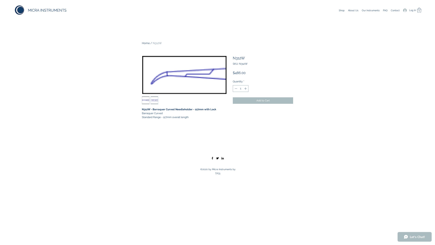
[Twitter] (217, 158)
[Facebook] (212, 158)
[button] (419, 10)
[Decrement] (235, 88)
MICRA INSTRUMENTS (47, 10)
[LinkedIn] (222, 158)
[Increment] (245, 88)
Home (146, 43)
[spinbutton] (240, 88)
